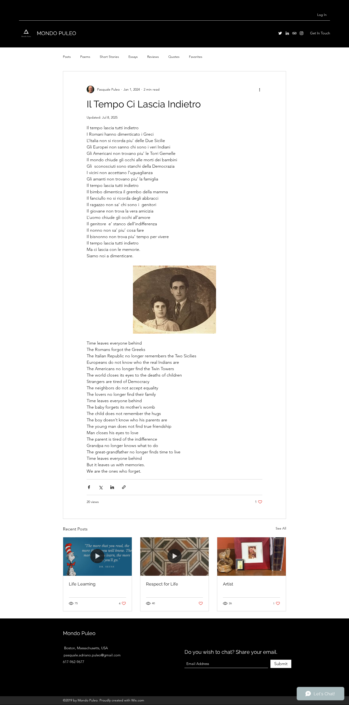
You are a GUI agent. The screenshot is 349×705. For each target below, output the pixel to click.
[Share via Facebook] (89, 487)
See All (281, 528)
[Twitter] (280, 33)
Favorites (195, 57)
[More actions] (259, 89)
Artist (228, 583)
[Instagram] (301, 33)
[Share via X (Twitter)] (100, 487)
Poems (85, 57)
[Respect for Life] (174, 556)
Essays (133, 57)
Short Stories (109, 57)
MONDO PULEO (56, 33)
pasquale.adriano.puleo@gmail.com (92, 655)
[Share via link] (124, 487)
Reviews (153, 57)
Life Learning (82, 583)
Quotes (173, 57)
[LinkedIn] (287, 33)
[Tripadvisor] (294, 33)
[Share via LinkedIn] (112, 487)
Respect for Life (162, 583)
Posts (67, 57)
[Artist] (251, 556)
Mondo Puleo (79, 633)
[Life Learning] (97, 556)
